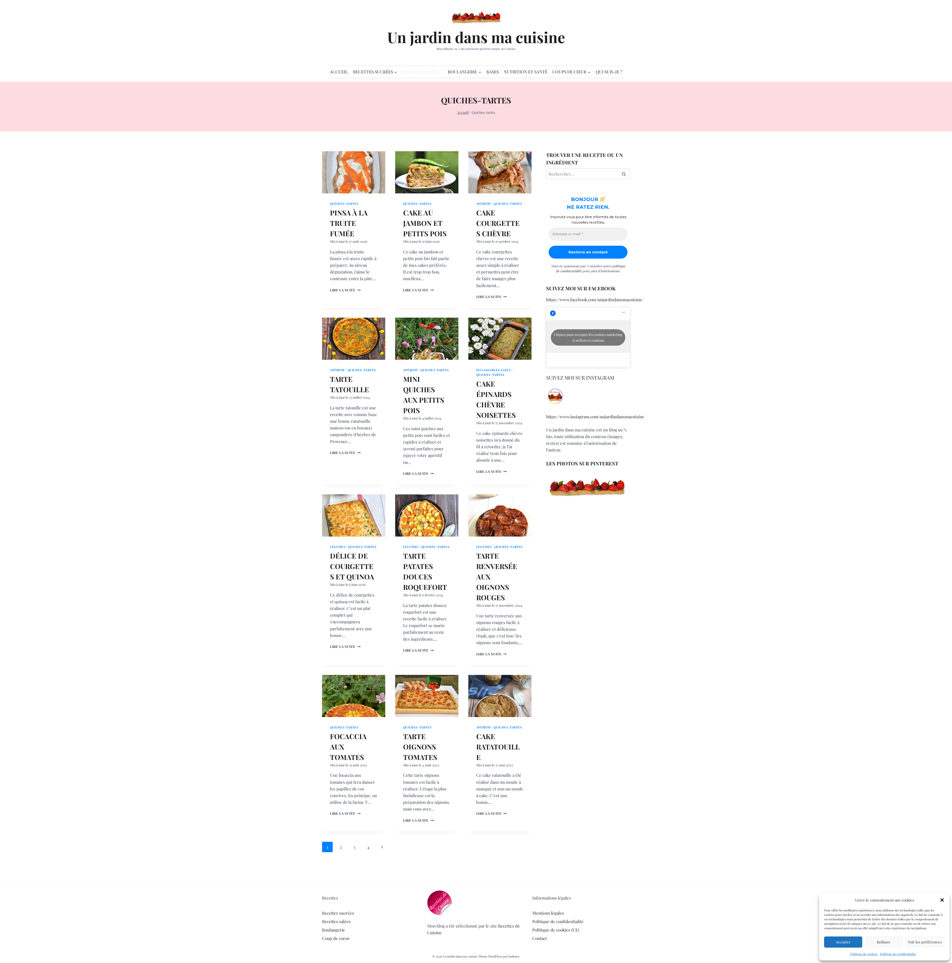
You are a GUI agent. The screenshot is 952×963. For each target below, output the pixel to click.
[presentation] (353, 172)
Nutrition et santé (525, 71)
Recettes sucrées (338, 913)
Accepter (843, 941)
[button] (942, 900)
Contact (539, 938)
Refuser (883, 941)
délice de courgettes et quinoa (352, 566)
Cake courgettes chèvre (498, 223)
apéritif (483, 204)
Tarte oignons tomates (420, 747)
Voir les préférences (925, 941)
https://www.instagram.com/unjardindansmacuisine (595, 416)
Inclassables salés (493, 370)
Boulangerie (333, 930)
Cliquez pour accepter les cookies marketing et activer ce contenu (588, 337)
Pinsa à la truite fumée (349, 223)
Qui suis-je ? (609, 71)
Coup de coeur (336, 938)
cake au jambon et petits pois (424, 223)
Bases (492, 71)
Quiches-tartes (344, 204)
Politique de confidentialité (898, 954)
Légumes (337, 547)
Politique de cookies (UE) (555, 930)
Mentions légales (548, 913)
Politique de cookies (863, 954)
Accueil (339, 71)
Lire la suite (345, 290)
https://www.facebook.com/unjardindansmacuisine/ (595, 299)
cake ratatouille (498, 747)
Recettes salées (336, 921)
